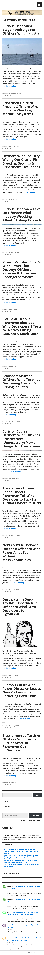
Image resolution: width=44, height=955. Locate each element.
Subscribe (35, 816)
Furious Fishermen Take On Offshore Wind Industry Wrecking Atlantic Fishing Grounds (21, 214)
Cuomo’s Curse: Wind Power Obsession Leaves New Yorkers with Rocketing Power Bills (21, 690)
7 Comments (6, 784)
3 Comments (6, 148)
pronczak (10, 925)
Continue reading (9, 86)
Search (38, 795)
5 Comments (6, 423)
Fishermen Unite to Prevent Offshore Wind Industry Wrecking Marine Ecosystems (20, 108)
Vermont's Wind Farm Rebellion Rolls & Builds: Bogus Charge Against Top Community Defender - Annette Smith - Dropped (21, 856)
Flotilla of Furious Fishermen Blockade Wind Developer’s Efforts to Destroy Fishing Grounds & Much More (21, 326)
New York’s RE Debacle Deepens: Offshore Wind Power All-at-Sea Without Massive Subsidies (21, 552)
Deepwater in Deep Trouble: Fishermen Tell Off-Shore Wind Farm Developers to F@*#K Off (20, 606)
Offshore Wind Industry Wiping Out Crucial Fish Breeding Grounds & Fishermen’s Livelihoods (21, 161)
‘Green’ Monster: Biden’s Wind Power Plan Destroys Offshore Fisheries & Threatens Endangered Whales (21, 269)
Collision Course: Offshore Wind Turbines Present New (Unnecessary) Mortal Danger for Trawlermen (21, 438)
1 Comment (6, 201)
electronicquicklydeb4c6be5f (16, 937)
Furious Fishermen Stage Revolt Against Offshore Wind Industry (21, 30)
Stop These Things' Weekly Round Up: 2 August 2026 (21, 849)
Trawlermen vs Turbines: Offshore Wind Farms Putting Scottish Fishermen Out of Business (22, 742)
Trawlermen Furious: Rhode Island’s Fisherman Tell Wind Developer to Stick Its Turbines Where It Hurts (21, 495)
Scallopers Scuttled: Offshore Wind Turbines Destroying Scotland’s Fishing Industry (21, 381)
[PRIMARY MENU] (39, 4)
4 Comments (6, 727)
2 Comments (6, 95)
